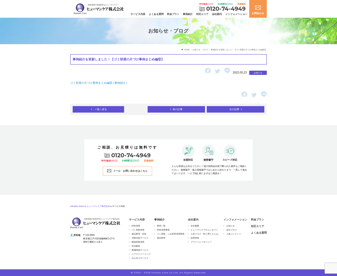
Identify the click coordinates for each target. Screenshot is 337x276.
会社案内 (217, 14)
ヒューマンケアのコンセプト (204, 230)
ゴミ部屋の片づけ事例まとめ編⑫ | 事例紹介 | (99, 82)
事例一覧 (161, 226)
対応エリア (202, 14)
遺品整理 (161, 238)
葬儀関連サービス (140, 250)
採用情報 (195, 238)
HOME (187, 50)
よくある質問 (156, 14)
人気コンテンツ (233, 234)
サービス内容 (138, 14)
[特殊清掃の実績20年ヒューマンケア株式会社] (95, 222)
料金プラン (173, 14)
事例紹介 (188, 14)
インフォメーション (236, 14)
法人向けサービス (140, 258)
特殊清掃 (136, 226)
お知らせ (230, 226)
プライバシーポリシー (201, 242)
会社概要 (195, 226)
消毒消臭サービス (140, 238)
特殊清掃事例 (163, 230)
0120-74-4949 (226, 9)
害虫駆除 (136, 246)
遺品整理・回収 (139, 234)
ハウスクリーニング (141, 254)
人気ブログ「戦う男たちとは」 (205, 234)
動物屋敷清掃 (138, 242)
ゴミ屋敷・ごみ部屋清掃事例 (170, 234)
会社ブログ (231, 230)
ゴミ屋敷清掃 (138, 230)
